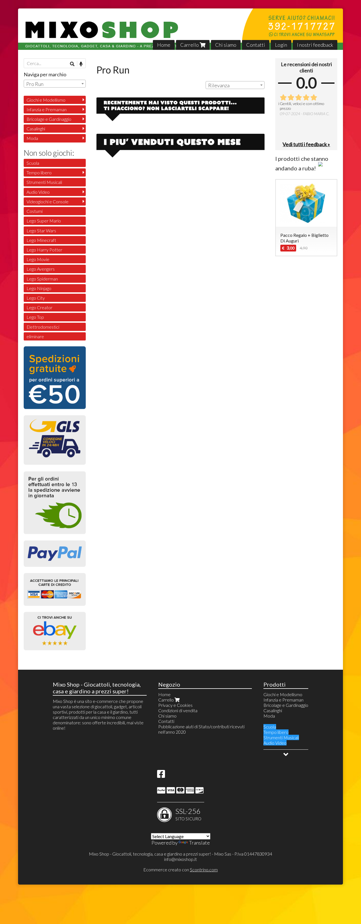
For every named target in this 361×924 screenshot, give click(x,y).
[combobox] (235, 85)
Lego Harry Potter (44, 249)
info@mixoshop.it (180, 859)
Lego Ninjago (39, 288)
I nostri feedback (315, 45)
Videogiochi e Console (48, 201)
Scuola (33, 163)
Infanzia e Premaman (47, 109)
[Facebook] (161, 775)
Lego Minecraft (41, 240)
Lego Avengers (41, 268)
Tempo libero (39, 172)
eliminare (35, 336)
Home (163, 45)
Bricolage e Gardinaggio (49, 119)
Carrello (190, 45)
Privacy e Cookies (175, 705)
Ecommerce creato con (180, 869)
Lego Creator (39, 307)
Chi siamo (225, 45)
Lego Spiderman (42, 278)
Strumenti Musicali (44, 182)
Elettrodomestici (43, 326)
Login (281, 45)
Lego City (36, 297)
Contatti (255, 45)
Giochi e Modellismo (46, 100)
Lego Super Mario (44, 220)
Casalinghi (36, 128)
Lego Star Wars (41, 230)
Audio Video (38, 192)
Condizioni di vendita (177, 710)
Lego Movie (38, 259)
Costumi (35, 211)
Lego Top (35, 317)
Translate (199, 843)
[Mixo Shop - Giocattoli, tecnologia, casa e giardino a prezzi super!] (180, 29)
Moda (32, 138)
